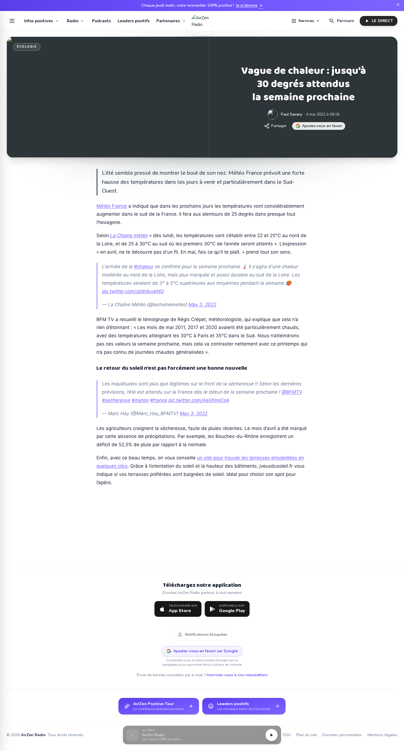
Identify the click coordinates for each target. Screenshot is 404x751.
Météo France (111, 206)
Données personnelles (342, 735)
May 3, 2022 (202, 304)
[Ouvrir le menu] (12, 20)
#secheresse (116, 400)
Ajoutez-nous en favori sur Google (205, 651)
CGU (287, 735)
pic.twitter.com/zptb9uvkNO (133, 291)
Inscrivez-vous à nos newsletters (237, 675)
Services (305, 20)
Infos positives (38, 21)
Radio (72, 21)
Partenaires (168, 21)
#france (158, 400)
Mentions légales (382, 735)
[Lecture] (271, 735)
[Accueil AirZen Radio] (202, 20)
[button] (202, 735)
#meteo (140, 400)
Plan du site (306, 735)
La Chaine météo (128, 235)
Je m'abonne (249, 5)
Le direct (378, 21)
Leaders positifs (134, 21)
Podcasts (101, 21)
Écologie (27, 47)
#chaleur (143, 266)
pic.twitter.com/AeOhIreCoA (198, 400)
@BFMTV (292, 392)
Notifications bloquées (202, 634)
